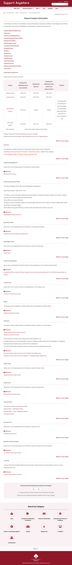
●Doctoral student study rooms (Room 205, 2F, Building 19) (18, 353)
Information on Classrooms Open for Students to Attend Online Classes (22, 151)
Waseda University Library (10, 174)
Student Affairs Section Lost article (13, 474)
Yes (33, 489)
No (38, 489)
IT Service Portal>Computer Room (12, 294)
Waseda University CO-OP (10, 433)
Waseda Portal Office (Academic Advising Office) (16, 233)
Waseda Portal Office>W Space (11, 313)
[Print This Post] (61, 14)
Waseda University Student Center (12, 375)
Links (56, 8)
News (37, 8)
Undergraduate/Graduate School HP (13, 214)
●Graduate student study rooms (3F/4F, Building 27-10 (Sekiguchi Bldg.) (21, 355)
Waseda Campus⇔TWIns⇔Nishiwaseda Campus (16, 411)
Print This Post (65, 14)
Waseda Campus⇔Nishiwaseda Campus (13, 409)
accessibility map (20, 136)
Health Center (7, 253)
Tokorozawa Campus (9, 414)
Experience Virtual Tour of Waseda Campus (37, 136)
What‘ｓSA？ (17, 8)
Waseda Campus (10, 93)
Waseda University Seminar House (12, 394)
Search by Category (27, 8)
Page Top (35, 548)
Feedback (50, 8)
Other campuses (10, 129)
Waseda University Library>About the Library (14, 332)
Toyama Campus (10, 97)
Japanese (66, 1)
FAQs (44, 8)
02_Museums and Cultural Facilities (12, 452)
